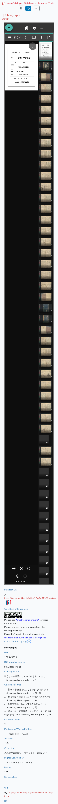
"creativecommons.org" (27, 619)
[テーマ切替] (21, 8)
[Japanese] (28, 8)
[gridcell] (27, 3)
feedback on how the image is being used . (25, 637)
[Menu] (36, 8)
